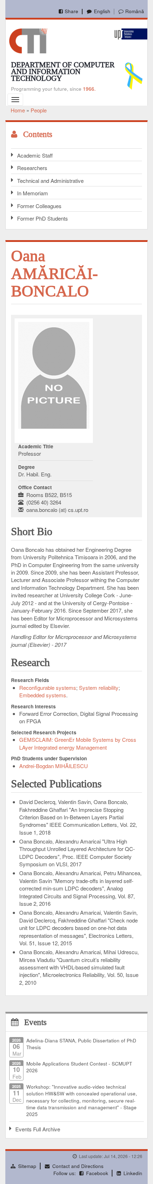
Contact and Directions (78, 1166)
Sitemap (27, 1166)
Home (18, 110)
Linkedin (132, 1173)
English (102, 11)
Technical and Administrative (50, 180)
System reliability (98, 687)
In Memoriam (32, 193)
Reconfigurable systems (47, 687)
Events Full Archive (37, 1129)
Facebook (97, 1173)
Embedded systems (42, 695)
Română (134, 11)
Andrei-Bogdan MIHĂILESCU (53, 766)
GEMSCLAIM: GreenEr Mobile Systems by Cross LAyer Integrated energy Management (77, 743)
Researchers (32, 167)
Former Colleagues (39, 206)
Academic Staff (35, 155)
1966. (89, 88)
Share (71, 11)
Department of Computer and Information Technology (63, 71)
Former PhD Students (42, 218)
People (39, 110)
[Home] (28, 40)
